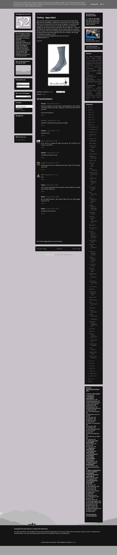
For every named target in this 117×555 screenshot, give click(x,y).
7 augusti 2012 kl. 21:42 (52, 152)
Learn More (94, 4)
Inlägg (20, 83)
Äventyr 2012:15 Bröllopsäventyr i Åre (93, 207)
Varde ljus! (92, 308)
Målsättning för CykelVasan (93, 276)
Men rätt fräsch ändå (91, 270)
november (93, 129)
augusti (92, 138)
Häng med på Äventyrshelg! (93, 174)
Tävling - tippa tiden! (93, 311)
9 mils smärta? (92, 348)
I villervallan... (93, 141)
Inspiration (89, 68)
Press (99, 80)
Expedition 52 (94, 60)
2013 (89, 122)
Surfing (93, 88)
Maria (42, 174)
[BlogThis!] (59, 92)
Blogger (74, 542)
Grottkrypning (98, 65)
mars (91, 371)
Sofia (42, 141)
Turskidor (88, 92)
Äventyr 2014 (90, 97)
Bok (93, 58)
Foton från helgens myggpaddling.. (93, 324)
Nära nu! (91, 331)
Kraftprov (92, 289)
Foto (93, 62)
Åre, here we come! (93, 228)
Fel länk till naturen (92, 265)
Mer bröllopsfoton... (93, 194)
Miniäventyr (89, 78)
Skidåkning (89, 87)
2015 (89, 117)
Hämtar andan (91, 150)
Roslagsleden (90, 85)
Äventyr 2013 (97, 95)
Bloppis (88, 58)
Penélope (43, 120)
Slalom (99, 87)
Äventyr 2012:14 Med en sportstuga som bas (93, 235)
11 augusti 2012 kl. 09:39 (52, 208)
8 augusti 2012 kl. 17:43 (51, 174)
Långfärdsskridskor (91, 76)
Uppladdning (93, 300)
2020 (89, 107)
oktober (92, 132)
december (93, 127)
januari (92, 376)
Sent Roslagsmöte (93, 304)
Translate (22, 110)
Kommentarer (22, 86)
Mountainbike (90, 80)
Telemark (98, 89)
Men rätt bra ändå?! (92, 241)
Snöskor (88, 89)
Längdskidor (89, 75)
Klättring (88, 71)
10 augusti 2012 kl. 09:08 (52, 196)
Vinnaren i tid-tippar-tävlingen (92, 253)
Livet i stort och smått (93, 71)
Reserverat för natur (93, 82)
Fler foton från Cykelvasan (93, 247)
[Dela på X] (61, 92)
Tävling (44, 94)
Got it (102, 4)
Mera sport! (92, 143)
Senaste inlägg (42, 249)
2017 (89, 112)
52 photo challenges (93, 57)
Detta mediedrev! (93, 169)
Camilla (43, 163)
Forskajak (88, 62)
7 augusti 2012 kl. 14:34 (53, 120)
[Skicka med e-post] (57, 92)
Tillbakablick (89, 90)
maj (91, 366)
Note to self (92, 160)
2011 (89, 379)
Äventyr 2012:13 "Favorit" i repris (92, 259)
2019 (89, 109)
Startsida (59, 249)
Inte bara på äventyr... (92, 146)
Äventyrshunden (20, 140)
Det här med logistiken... (93, 356)
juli (91, 361)
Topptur (99, 90)
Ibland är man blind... (92, 164)
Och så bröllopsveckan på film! (93, 200)
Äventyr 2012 (90, 95)
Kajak (99, 68)
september (93, 134)
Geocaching (89, 65)
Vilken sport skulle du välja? (92, 293)
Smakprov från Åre (92, 213)
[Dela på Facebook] (62, 92)
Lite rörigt (92, 328)
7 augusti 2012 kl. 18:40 (51, 141)
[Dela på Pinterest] (64, 92)
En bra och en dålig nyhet (92, 188)
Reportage (89, 82)
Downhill (99, 58)
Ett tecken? (92, 225)
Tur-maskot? (93, 286)
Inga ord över (93, 154)
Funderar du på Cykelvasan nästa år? (93, 181)
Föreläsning (97, 63)
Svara (42, 115)
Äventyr (98, 94)
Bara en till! (92, 297)
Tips (95, 90)
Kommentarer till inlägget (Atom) (63, 254)
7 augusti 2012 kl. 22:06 (52, 163)
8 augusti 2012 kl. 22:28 (51, 185)
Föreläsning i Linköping (93, 344)
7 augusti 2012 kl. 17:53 (52, 130)
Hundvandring (97, 67)
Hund (87, 67)
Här (87, 18)
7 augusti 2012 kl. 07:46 (52, 103)
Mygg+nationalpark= (93, 352)
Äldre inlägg (76, 249)
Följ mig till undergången (93, 282)
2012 (89, 125)
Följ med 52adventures (93, 62)
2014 (89, 120)
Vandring (89, 94)
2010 (89, 381)
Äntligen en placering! (92, 157)
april (91, 368)
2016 (89, 115)
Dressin (88, 60)
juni (91, 363)
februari (92, 373)
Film (99, 60)
